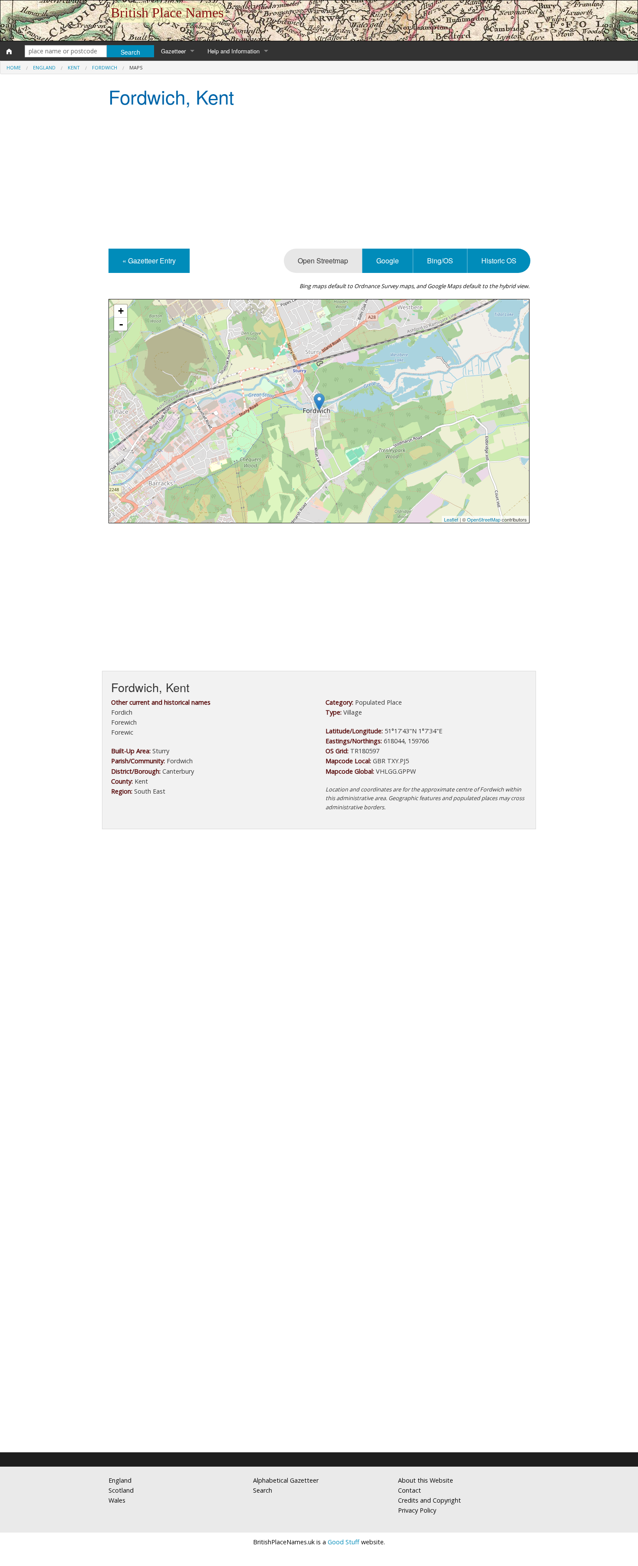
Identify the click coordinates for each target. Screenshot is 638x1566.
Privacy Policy (417, 1510)
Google (387, 261)
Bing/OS (440, 261)
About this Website (425, 1480)
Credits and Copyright (429, 1500)
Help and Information (233, 51)
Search (262, 1490)
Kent (74, 67)
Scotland (121, 1490)
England (44, 67)
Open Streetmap (323, 261)
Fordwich (104, 67)
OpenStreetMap (483, 519)
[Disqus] (319, 1095)
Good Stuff (343, 1542)
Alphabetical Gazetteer (286, 1480)
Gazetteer (173, 51)
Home (14, 67)
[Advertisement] (319, 179)
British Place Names (167, 12)
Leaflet (451, 519)
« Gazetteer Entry (149, 261)
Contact (409, 1490)
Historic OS (498, 261)
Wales (117, 1500)
